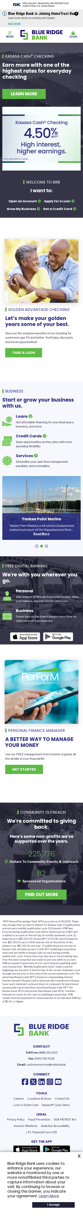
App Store (26, 1149)
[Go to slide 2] (41, 546)
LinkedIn (41, 1082)
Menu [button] (10, 36)
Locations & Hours (39, 1098)
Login (73, 36)
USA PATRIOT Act (65, 1119)
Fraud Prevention (39, 1119)
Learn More (49, 1196)
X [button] (79, 1156)
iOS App (25, 636)
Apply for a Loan (57, 201)
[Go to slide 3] (46, 546)
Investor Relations (25, 1125)
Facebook (25, 1082)
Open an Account (22, 201)
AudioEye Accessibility (55, 1125)
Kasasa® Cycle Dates (56, 1105)
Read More (14, 23)
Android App (58, 636)
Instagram (50, 1082)
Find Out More (41, 895)
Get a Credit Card (57, 209)
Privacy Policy (16, 1119)
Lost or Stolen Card (25, 1105)
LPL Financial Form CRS (41, 1132)
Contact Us (62, 1098)
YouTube (58, 1082)
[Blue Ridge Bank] (41, 34)
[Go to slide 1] (36, 546)
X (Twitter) (33, 1082)
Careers (19, 1098)
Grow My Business (21, 209)
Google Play (56, 1149)
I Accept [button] (53, 1205)
